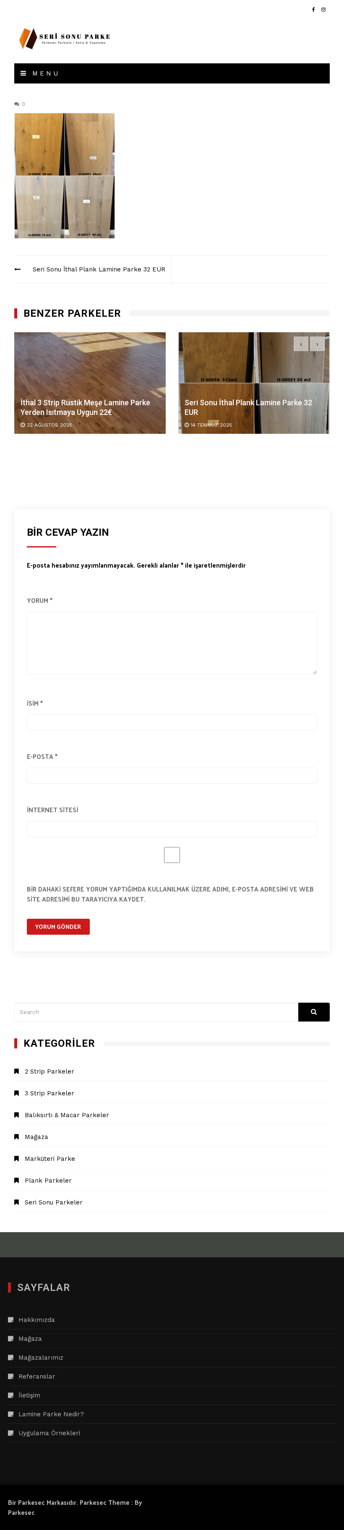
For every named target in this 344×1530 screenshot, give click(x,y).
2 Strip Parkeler (49, 1071)
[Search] (314, 1012)
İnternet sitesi (52, 809)
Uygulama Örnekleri (49, 1433)
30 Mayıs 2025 (217, 420)
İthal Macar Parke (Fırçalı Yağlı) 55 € (253, 407)
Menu (44, 73)
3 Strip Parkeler (49, 1093)
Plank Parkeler (48, 1180)
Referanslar (36, 1376)
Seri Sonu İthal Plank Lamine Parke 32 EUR (99, 269)
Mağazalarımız (40, 1357)
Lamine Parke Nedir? (51, 1414)
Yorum (39, 600)
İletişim (29, 1395)
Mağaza (36, 1137)
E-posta (42, 756)
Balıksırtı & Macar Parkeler (67, 1115)
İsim (35, 703)
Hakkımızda (36, 1320)
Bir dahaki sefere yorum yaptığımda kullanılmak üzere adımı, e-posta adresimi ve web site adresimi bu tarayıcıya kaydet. (170, 893)
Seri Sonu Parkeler (54, 1202)
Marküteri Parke (50, 1158)
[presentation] (301, 343)
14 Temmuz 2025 (55, 425)
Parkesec (21, 1512)
